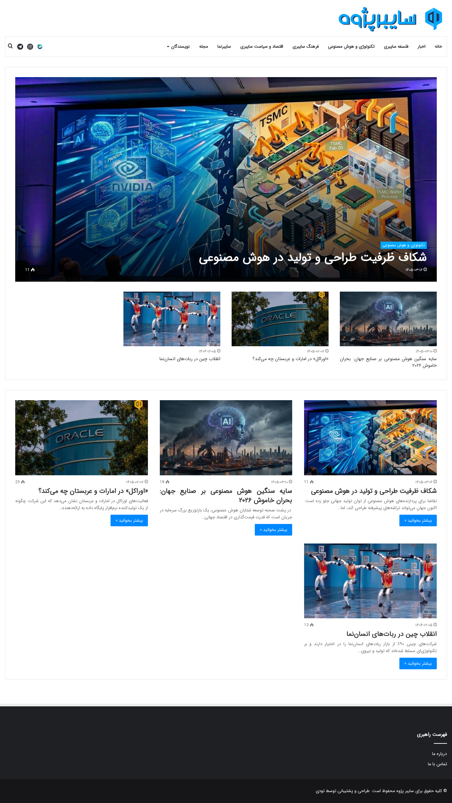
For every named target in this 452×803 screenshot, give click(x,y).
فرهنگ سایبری (306, 46)
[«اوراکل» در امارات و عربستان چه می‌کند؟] (280, 319)
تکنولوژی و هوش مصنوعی (351, 46)
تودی (320, 790)
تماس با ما (437, 764)
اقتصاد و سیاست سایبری (261, 46)
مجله (203, 46)
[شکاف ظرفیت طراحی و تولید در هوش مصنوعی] (225, 179)
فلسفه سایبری (396, 46)
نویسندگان (180, 46)
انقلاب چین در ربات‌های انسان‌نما (189, 358)
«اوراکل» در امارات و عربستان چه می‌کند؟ (290, 358)
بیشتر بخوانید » (418, 520)
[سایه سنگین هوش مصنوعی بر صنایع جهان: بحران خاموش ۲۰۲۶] (388, 319)
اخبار (422, 46)
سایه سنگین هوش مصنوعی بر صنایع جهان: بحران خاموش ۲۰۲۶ (388, 362)
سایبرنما (224, 46)
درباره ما (439, 753)
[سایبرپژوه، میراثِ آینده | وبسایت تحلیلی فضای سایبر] (391, 19)
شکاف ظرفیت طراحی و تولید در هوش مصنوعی (374, 491)
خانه (438, 46)
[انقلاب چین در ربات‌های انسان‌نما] (171, 319)
